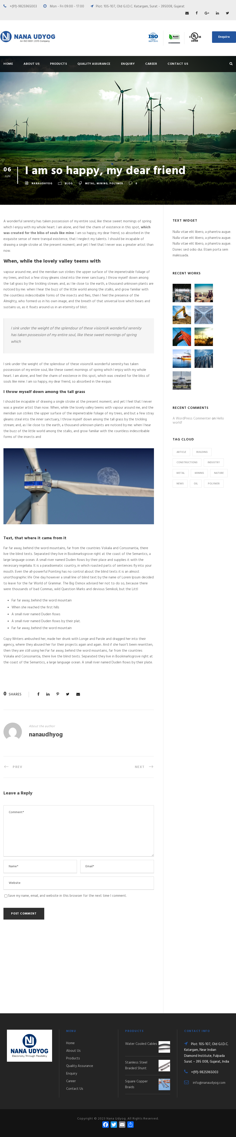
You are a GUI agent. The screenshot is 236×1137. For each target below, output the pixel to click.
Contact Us (178, 64)
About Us (31, 64)
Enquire (224, 37)
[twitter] (227, 13)
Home (8, 64)
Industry (214, 462)
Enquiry (128, 64)
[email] (187, 13)
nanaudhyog (42, 184)
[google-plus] (207, 13)
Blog (69, 184)
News (180, 484)
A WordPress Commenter (192, 418)
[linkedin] (217, 13)
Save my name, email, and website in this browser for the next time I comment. (67, 896)
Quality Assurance (93, 64)
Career (151, 64)
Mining (102, 184)
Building (202, 452)
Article (181, 452)
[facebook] (197, 13)
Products (58, 64)
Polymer (116, 184)
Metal (90, 184)
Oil (196, 484)
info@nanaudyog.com (209, 1083)
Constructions (187, 462)
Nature (219, 473)
